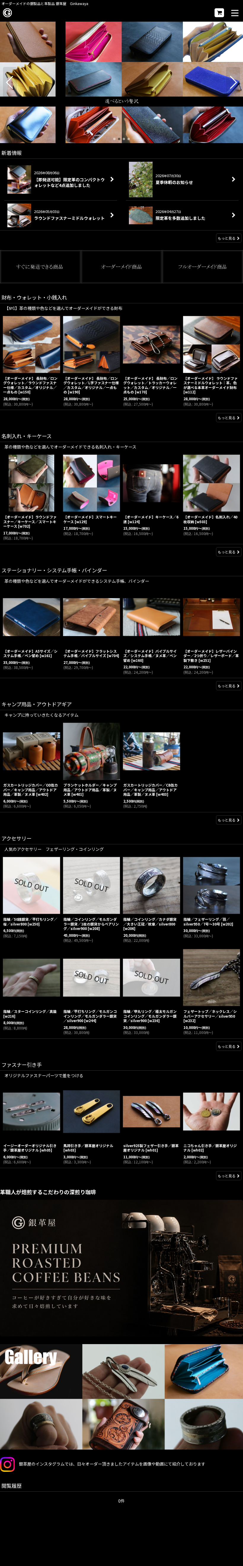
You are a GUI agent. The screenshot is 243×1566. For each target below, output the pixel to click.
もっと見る (227, 238)
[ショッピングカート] (219, 12)
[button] (235, 13)
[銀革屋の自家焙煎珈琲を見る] (121, 1268)
